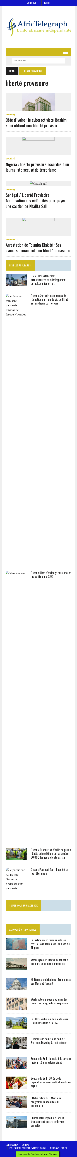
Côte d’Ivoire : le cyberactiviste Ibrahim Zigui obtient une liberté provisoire (36, 123)
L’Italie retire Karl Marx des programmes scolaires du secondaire (46, 1102)
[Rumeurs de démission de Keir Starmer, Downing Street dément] (16, 1047)
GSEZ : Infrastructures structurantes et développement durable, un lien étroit (48, 280)
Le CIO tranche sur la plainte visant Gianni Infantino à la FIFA (50, 1021)
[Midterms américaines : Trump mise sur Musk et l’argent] (16, 987)
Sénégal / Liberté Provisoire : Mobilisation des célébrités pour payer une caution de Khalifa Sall (35, 200)
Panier (47, 2)
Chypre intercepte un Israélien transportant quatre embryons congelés (47, 1122)
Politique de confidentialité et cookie (27, 1148)
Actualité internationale (22, 929)
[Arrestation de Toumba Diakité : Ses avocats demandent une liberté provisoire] (38, 233)
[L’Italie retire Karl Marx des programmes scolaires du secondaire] (16, 1106)
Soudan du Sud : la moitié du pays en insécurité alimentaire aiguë (51, 1060)
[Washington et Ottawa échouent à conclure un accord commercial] (16, 968)
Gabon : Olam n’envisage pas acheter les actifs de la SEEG (51, 575)
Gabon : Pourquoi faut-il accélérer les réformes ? (49, 871)
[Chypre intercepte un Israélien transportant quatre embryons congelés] (16, 1126)
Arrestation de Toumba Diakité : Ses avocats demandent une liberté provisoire (38, 247)
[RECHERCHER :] (38, 60)
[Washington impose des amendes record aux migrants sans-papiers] (16, 1007)
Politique (12, 114)
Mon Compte (33, 2)
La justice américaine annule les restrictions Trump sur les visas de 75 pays (50, 944)
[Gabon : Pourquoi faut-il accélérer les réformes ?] (16, 888)
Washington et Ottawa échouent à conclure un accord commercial (49, 962)
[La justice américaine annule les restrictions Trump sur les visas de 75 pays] (16, 948)
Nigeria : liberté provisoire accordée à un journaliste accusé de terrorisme (37, 167)
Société (10, 158)
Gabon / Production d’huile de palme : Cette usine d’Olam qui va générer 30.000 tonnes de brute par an (51, 853)
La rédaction (12, 1144)
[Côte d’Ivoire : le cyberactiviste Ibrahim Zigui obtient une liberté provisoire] (38, 108)
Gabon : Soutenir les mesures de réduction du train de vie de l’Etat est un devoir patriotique (49, 299)
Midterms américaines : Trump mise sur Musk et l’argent (51, 981)
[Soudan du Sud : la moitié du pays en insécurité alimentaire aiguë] (16, 1066)
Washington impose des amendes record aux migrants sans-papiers (49, 1001)
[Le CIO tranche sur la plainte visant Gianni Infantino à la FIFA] (16, 1027)
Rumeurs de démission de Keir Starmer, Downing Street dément (49, 1041)
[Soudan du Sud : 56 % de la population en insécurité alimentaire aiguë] (16, 1086)
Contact (26, 1144)
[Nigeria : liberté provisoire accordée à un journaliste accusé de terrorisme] (38, 153)
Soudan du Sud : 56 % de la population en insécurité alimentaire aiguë (51, 1082)
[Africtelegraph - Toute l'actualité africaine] (38, 27)
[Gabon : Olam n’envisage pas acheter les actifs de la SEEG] (16, 838)
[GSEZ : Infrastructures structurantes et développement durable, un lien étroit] (16, 284)
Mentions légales (58, 1148)
